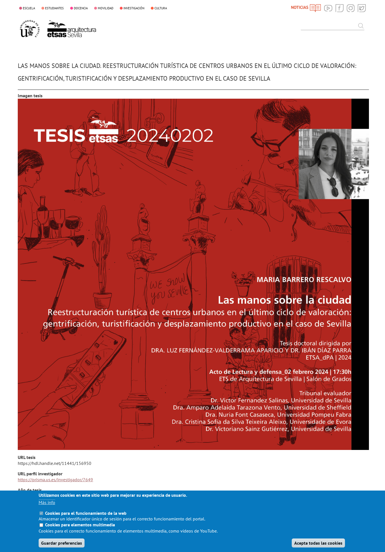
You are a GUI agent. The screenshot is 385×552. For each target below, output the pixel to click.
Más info (47, 502)
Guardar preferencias (61, 543)
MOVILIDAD (105, 8)
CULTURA (160, 8)
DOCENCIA (81, 8)
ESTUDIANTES (54, 8)
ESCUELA (29, 8)
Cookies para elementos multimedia (80, 525)
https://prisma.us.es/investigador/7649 (55, 479)
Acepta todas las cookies (318, 543)
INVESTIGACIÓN (133, 8)
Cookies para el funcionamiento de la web (86, 513)
